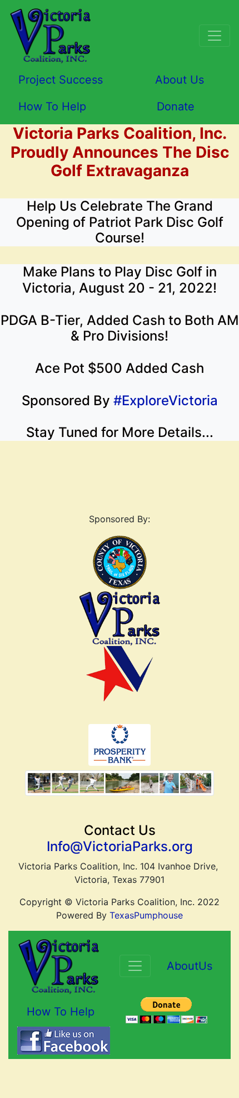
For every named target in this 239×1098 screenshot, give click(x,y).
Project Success (60, 79)
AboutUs (189, 966)
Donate (176, 106)
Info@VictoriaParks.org (120, 846)
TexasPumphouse (146, 915)
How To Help (52, 106)
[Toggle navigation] (214, 36)
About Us (179, 79)
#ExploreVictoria (165, 400)
